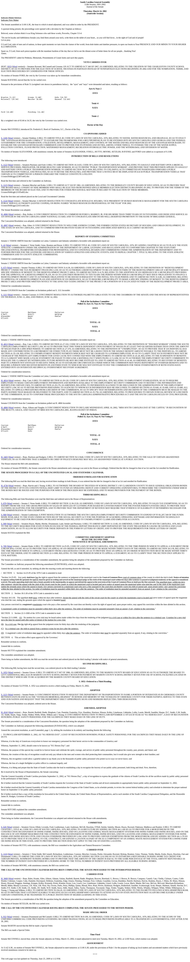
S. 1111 (4, 295)
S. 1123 (4, 185)
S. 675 (3, 268)
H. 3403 (4, 457)
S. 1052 (4, 672)
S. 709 (3, 546)
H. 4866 (4, 407)
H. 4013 (4, 344)
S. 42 (3, 245)
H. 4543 (4, 712)
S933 (9, 66)
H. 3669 (4, 878)
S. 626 (3, 827)
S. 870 (3, 503)
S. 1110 (4, 854)
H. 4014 (4, 380)
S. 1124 (4, 201)
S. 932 (3, 917)
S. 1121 (4, 695)
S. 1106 (4, 138)
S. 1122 (4, 165)
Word (15, 66)
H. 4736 (4, 486)
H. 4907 (4, 225)
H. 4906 (4, 214)
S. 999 (3, 524)
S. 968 (3, 515)
